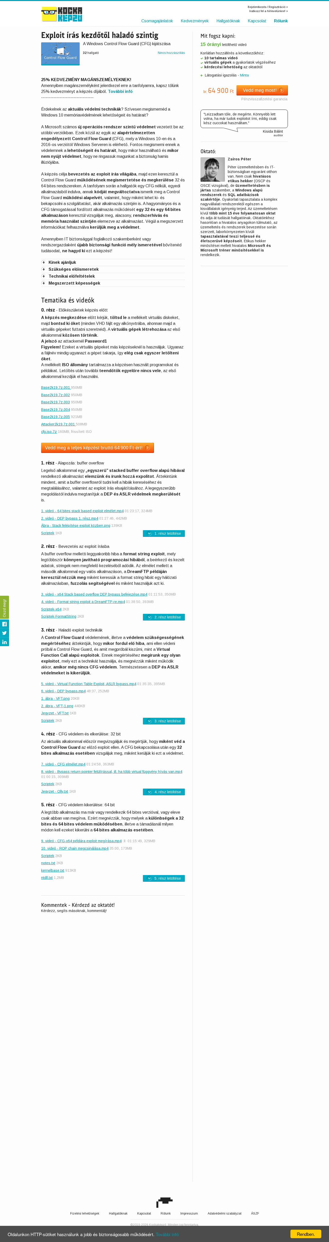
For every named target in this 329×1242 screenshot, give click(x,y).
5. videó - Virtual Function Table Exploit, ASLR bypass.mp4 (88, 684)
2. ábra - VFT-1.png (57, 706)
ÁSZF (255, 1213)
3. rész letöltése (167, 721)
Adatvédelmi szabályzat (224, 1213)
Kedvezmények (195, 21)
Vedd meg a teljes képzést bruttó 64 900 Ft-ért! (93, 447)
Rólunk (281, 21)
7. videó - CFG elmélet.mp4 (63, 764)
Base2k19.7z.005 (55, 417)
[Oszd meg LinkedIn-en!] (4, 642)
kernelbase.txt (52, 870)
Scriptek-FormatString (58, 616)
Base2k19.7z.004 (55, 409)
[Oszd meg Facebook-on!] (4, 624)
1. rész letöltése (167, 533)
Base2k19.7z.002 (55, 395)
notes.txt (48, 863)
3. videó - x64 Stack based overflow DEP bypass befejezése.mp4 (94, 594)
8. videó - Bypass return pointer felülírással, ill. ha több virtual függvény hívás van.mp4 (111, 772)
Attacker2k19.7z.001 (58, 424)
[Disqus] (113, 983)
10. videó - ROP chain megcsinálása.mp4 (74, 848)
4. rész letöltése (167, 792)
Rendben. (306, 1234)
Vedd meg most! (260, 90)
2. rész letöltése (167, 617)
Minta (244, 75)
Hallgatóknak (228, 21)
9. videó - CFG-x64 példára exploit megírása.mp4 (81, 841)
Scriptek (47, 533)
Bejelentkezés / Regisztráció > (268, 6)
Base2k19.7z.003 (55, 402)
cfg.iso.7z (49, 432)
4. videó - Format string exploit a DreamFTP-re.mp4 (83, 602)
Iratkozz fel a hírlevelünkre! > (268, 11)
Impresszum (189, 1213)
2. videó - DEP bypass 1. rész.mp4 (69, 518)
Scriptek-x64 (51, 609)
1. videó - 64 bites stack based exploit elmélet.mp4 (82, 511)
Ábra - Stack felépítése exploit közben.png (75, 525)
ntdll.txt (47, 878)
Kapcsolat (257, 21)
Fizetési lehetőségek (84, 1213)
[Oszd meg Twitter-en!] (4, 633)
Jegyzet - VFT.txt (55, 713)
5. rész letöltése (167, 878)
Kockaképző (72, 14)
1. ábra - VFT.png (55, 698)
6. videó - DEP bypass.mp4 (63, 691)
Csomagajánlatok (157, 21)
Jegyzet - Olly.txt (54, 791)
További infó (167, 1234)
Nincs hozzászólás (171, 52)
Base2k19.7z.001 (56, 387)
